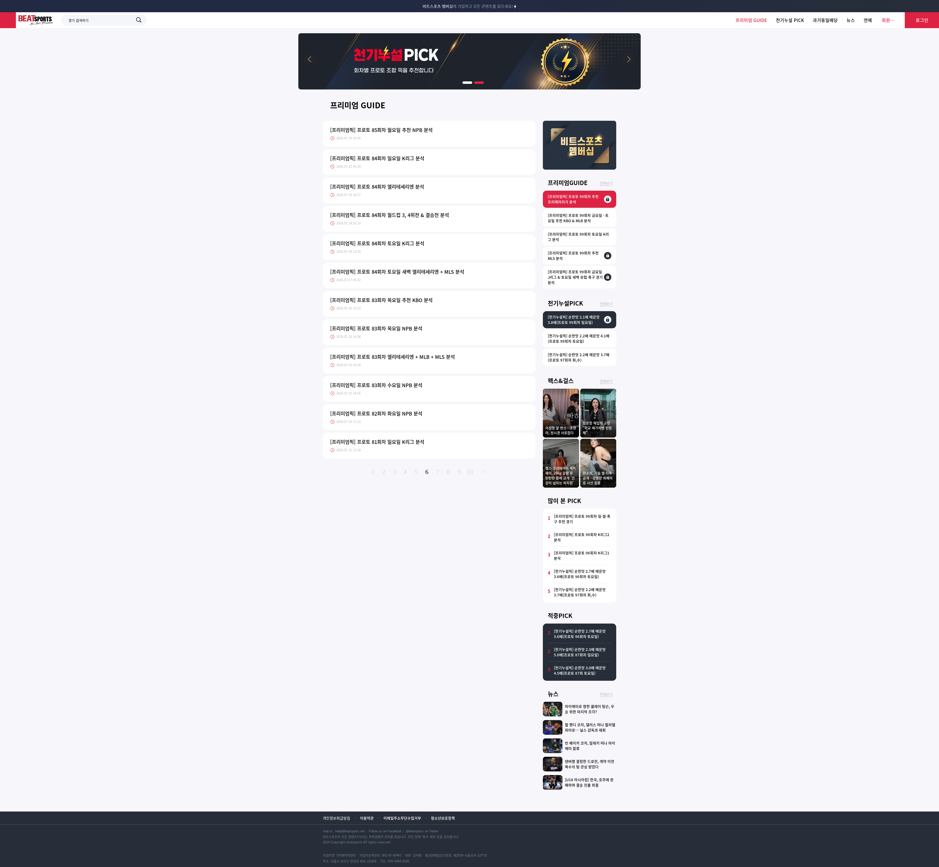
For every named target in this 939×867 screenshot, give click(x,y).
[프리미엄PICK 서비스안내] (579, 168)
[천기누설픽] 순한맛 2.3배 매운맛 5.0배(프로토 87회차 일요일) (580, 652)
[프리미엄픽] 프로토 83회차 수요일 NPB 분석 (376, 385)
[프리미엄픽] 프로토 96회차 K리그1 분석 (581, 555)
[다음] (628, 59)
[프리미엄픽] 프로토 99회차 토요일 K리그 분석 (578, 236)
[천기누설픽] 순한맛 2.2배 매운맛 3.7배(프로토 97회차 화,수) (578, 357)
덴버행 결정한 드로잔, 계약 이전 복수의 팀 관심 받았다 (589, 764)
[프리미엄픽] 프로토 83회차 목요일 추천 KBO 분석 (381, 300)
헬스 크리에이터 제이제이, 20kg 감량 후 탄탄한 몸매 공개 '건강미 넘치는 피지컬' (560, 475)
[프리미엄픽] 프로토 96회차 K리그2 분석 (581, 537)
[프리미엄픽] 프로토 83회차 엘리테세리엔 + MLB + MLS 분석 (392, 356)
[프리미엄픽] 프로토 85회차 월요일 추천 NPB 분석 (381, 129)
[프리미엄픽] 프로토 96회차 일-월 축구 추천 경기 (582, 519)
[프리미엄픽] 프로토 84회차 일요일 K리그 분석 (377, 158)
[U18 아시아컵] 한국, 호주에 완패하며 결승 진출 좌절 (589, 782)
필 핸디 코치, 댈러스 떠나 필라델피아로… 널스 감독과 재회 (590, 727)
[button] (467, 82)
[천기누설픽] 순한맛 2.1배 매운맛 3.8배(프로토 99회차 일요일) (574, 319)
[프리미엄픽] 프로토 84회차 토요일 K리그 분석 (377, 243)
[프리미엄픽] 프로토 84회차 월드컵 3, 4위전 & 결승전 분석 (389, 215)
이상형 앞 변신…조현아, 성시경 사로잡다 (560, 430)
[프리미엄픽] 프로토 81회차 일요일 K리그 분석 (377, 441)
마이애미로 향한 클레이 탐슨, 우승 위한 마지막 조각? (589, 709)
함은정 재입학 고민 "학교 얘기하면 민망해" (597, 427)
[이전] (310, 59)
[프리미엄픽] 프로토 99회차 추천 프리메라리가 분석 (573, 199)
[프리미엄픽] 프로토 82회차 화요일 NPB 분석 (376, 413)
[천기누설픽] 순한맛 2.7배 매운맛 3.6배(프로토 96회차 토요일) (580, 574)
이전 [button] (310, 59)
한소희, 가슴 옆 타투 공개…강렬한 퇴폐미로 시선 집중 (598, 478)
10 (470, 471)
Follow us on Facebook (385, 831)
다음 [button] (628, 59)
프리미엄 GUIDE (357, 105)
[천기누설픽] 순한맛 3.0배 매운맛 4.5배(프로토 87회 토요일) (580, 670)
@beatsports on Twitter (422, 831)
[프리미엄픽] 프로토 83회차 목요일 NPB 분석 (376, 328)
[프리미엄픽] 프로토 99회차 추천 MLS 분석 (573, 255)
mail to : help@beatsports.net (344, 831)
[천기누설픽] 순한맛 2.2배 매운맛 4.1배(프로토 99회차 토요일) (578, 338)
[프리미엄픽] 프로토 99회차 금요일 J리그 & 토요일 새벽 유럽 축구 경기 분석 (575, 277)
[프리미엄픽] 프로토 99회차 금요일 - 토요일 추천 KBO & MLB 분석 (578, 218)
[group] (469, 61)
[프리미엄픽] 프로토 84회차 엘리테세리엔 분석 (377, 186)
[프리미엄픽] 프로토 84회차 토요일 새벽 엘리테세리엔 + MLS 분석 (397, 271)
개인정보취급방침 (336, 818)
